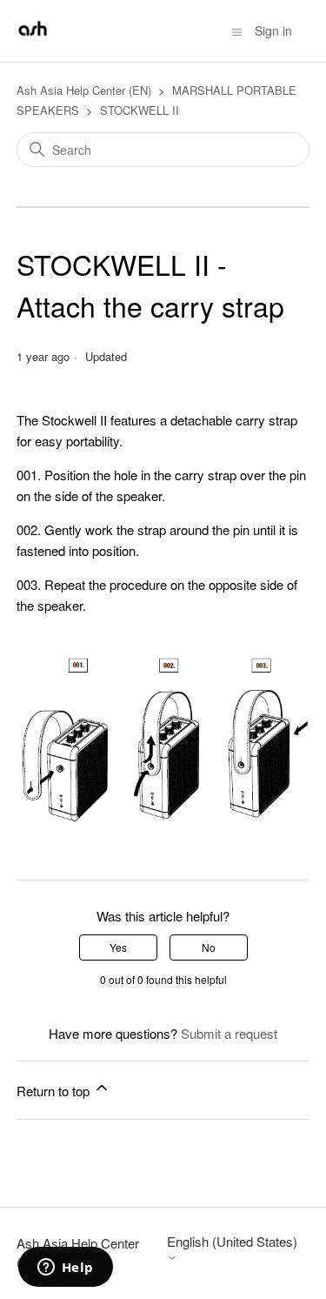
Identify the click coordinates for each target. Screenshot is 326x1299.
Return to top (55, 1090)
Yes (118, 947)
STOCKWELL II (139, 110)
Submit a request (229, 1033)
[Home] (33, 39)
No (209, 947)
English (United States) (232, 1242)
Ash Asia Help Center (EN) (84, 90)
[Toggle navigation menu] (237, 30)
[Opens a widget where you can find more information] (65, 1268)
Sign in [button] (273, 30)
